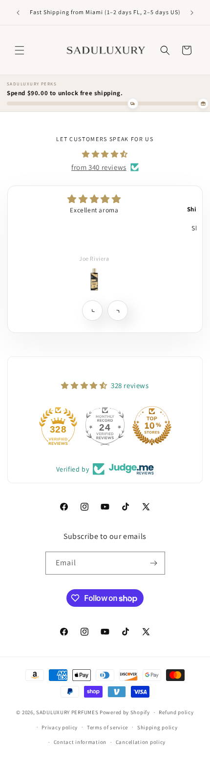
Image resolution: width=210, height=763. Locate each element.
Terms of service (107, 727)
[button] (19, 50)
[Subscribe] (154, 563)
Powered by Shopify (125, 712)
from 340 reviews (98, 167)
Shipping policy (157, 727)
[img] (105, 154)
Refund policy (176, 712)
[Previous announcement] (18, 12)
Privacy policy (60, 727)
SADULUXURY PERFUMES (67, 712)
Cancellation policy (141, 742)
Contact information (80, 742)
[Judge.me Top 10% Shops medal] (151, 425)
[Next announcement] (192, 12)
